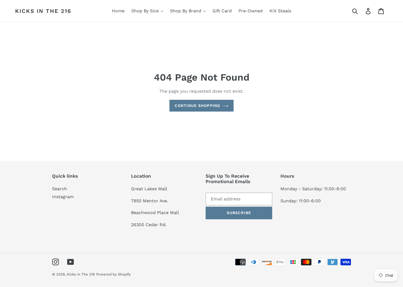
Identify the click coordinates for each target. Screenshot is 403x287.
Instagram (63, 196)
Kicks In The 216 (43, 11)
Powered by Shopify (113, 274)
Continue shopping (197, 105)
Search (59, 188)
